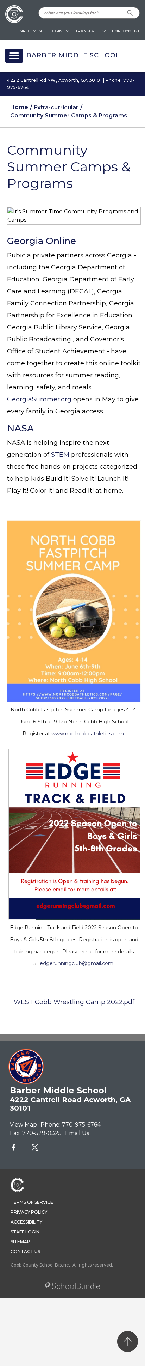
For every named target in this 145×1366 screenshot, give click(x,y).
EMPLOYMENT (126, 31)
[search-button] (130, 12)
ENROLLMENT (30, 31)
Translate (87, 31)
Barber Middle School (73, 55)
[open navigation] (14, 56)
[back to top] (127, 1341)
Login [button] (56, 31)
